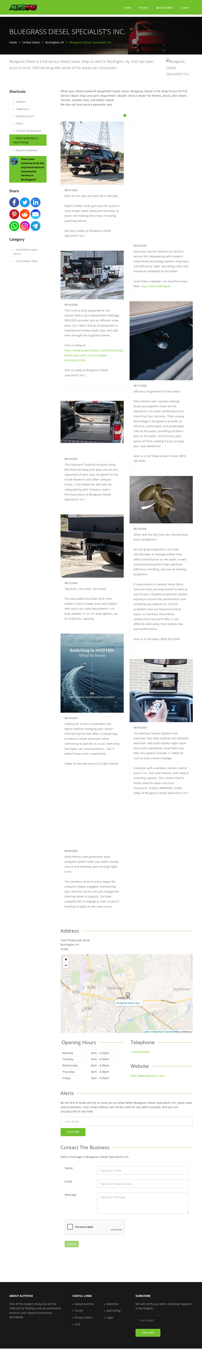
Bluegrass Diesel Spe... (128, 1002)
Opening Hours (25, 116)
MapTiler (157, 1031)
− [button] (66, 965)
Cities (144, 7)
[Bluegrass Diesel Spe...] (127, 994)
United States (31, 42)
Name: (69, 1168)
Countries (165, 7)
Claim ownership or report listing (25, 140)
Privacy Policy (83, 1317)
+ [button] (66, 959)
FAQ (77, 1324)
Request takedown (27, 150)
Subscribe (73, 1132)
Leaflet (146, 1031)
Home (127, 7)
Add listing (113, 1310)
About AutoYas (84, 1304)
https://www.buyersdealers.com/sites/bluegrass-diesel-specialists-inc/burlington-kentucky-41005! (97, 355)
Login (185, 7)
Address (21, 101)
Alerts (19, 123)
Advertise (112, 1304)
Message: (71, 1195)
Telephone (22, 109)
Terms (79, 1310)
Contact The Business (28, 130)
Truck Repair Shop (26, 261)
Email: (69, 1181)
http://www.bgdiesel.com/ (148, 1076)
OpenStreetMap (172, 1031)
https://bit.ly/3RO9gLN (155, 286)
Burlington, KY (54, 42)
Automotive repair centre (25, 251)
